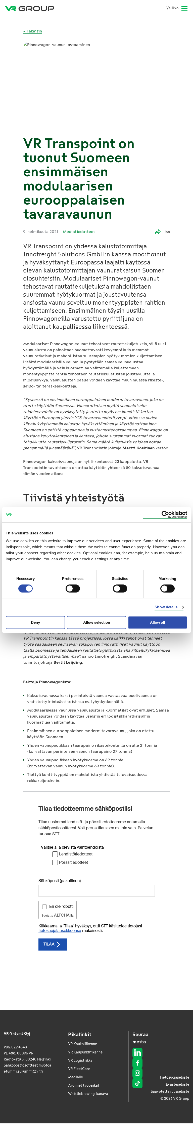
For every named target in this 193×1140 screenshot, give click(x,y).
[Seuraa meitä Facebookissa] (137, 1063)
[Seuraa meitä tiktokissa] (137, 1083)
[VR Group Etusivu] (29, 8)
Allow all (157, 622)
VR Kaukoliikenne (82, 1044)
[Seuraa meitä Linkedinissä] (137, 1053)
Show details (166, 607)
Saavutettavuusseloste (170, 1091)
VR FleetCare (79, 1069)
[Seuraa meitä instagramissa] (137, 1073)
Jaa (167, 231)
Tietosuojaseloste (174, 1077)
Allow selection (96, 622)
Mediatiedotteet (79, 231)
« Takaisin (32, 31)
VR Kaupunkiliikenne (85, 1052)
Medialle (75, 1077)
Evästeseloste (177, 1084)
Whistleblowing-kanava (88, 1094)
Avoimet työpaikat (83, 1085)
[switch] (73, 588)
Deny (35, 622)
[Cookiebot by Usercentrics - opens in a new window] (165, 515)
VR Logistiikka (80, 1060)
